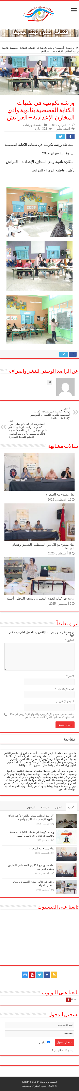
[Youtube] (32, 975)
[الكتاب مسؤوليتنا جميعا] (39, 32)
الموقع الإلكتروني (65, 701)
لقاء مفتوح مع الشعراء (60, 494)
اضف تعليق (63, 128)
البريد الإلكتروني (65, 688)
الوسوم (31, 807)
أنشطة (60, 47)
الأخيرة (71, 807)
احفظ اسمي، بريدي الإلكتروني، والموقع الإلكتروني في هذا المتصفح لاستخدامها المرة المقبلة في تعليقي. (42, 716)
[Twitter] (39, 975)
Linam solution (30, 1081)
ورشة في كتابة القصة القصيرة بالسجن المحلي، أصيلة (41, 598)
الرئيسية (71, 47)
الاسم (70, 676)
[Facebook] (47, 975)
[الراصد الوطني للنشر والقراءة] (39, 13)
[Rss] (54, 975)
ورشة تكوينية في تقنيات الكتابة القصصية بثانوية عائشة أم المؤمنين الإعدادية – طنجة (50, 413)
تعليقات (45, 807)
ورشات (27, 125)
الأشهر (58, 807)
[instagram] (25, 975)
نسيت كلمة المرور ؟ (63, 1050)
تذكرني (42, 1042)
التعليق (70, 640)
